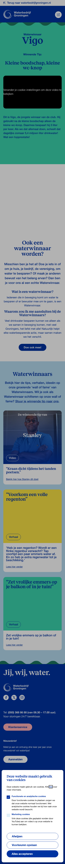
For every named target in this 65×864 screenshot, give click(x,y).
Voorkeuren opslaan (24, 845)
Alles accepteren (22, 854)
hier (50, 787)
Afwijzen (17, 836)
